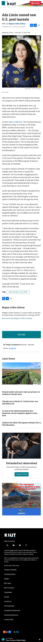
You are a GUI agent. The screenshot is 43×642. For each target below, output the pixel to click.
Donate (36, 3)
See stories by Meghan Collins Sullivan (17, 318)
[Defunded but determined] (21, 446)
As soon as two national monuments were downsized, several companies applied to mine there (19, 413)
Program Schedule (10, 570)
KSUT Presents (9, 588)
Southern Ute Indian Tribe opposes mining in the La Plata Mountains (21, 424)
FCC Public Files (9, 606)
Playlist (6, 579)
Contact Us (7, 601)
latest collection (15, 122)
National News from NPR (18, 292)
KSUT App (7, 583)
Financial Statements (11, 615)
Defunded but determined (21, 463)
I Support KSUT (22, 474)
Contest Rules (8, 619)
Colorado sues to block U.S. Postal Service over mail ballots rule (20, 402)
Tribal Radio (8, 592)
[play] (3, 639)
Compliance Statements (12, 610)
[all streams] (40, 639)
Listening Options (10, 574)
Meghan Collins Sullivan (17, 24)
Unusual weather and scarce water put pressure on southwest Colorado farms (21, 393)
